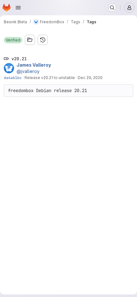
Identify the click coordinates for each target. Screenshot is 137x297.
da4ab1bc (13, 77)
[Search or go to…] (112, 7)
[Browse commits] (43, 40)
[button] (13, 40)
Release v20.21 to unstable (50, 77)
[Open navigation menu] (18, 8)
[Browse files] (30, 40)
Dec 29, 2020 (90, 77)
